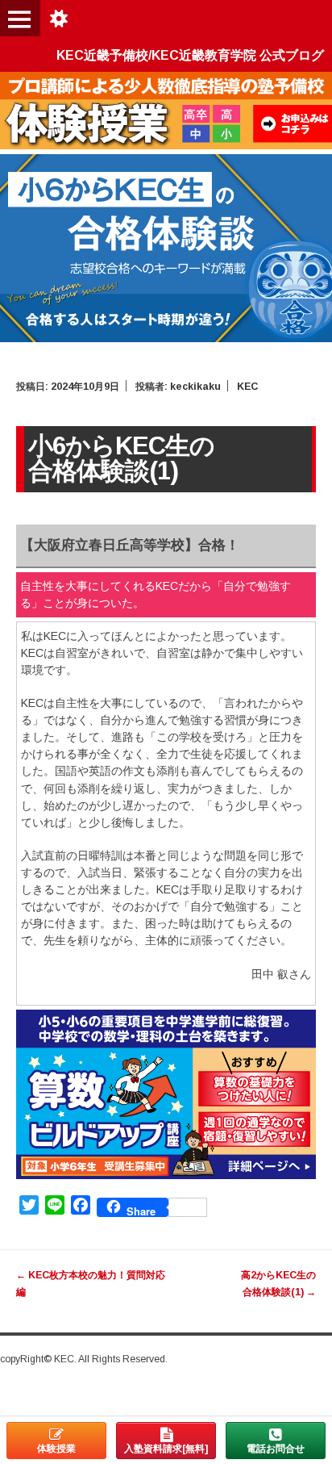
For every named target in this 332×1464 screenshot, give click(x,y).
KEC (247, 386)
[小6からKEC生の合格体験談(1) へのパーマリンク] (166, 338)
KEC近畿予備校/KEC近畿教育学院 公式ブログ (190, 55)
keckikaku (195, 386)
